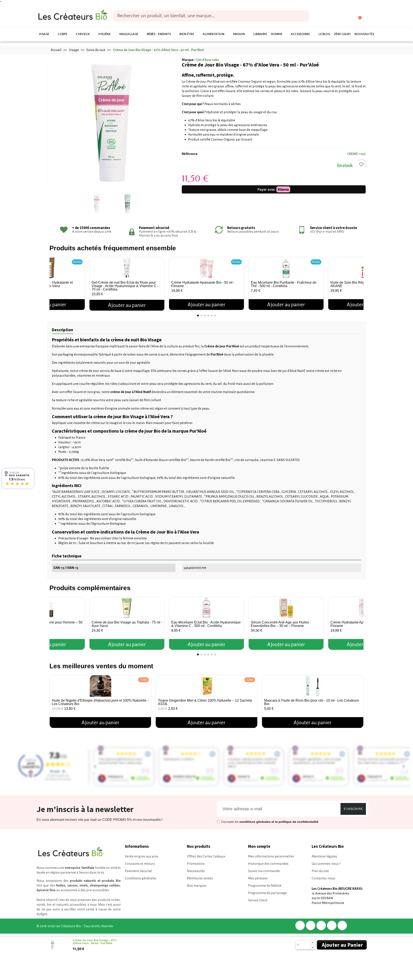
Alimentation (213, 34)
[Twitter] (310, 925)
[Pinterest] (321, 925)
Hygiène (104, 34)
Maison (239, 34)
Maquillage (128, 34)
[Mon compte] (341, 16)
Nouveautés (364, 34)
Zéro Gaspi (342, 34)
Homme (276, 34)
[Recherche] (302, 16)
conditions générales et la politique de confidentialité (278, 821)
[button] (54, 282)
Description (62, 329)
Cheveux (83, 34)
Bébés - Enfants (159, 34)
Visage (44, 34)
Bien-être (186, 34)
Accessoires (300, 34)
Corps (62, 34)
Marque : (188, 60)
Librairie (260, 34)
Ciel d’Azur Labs (207, 60)
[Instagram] (331, 925)
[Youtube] (342, 925)
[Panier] (357, 15)
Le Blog (324, 34)
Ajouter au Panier (342, 944)
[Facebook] (300, 925)
